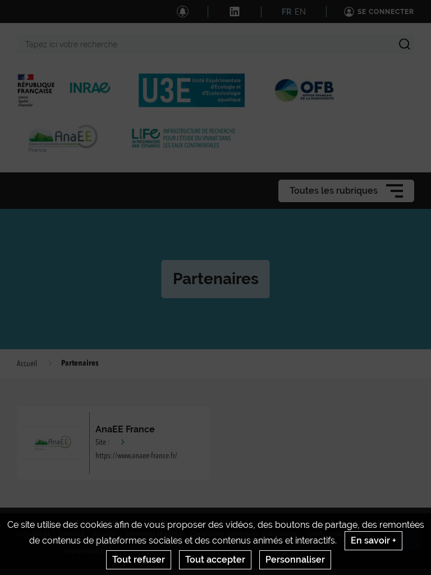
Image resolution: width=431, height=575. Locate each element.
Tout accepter (215, 559)
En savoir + (373, 540)
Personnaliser (295, 559)
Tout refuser (138, 559)
